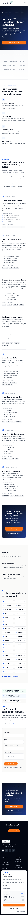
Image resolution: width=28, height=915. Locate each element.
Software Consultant (6, 860)
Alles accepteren (14, 905)
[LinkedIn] (3, 850)
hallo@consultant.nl (15, 533)
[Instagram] (6, 850)
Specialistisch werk (19, 183)
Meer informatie (6, 888)
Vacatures (17, 865)
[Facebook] (13, 850)
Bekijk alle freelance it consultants (10, 676)
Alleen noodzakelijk (21, 911)
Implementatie (7, 186)
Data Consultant (5, 864)
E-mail (6, 739)
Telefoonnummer (11, 745)
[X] (10, 850)
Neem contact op (14, 830)
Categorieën (8, 12)
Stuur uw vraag (10, 763)
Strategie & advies (7, 183)
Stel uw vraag (13, 42)
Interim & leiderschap (17, 186)
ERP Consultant (5, 862)
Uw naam (7, 732)
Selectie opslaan (14, 908)
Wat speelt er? (8, 752)
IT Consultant (16, 12)
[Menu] (24, 2)
